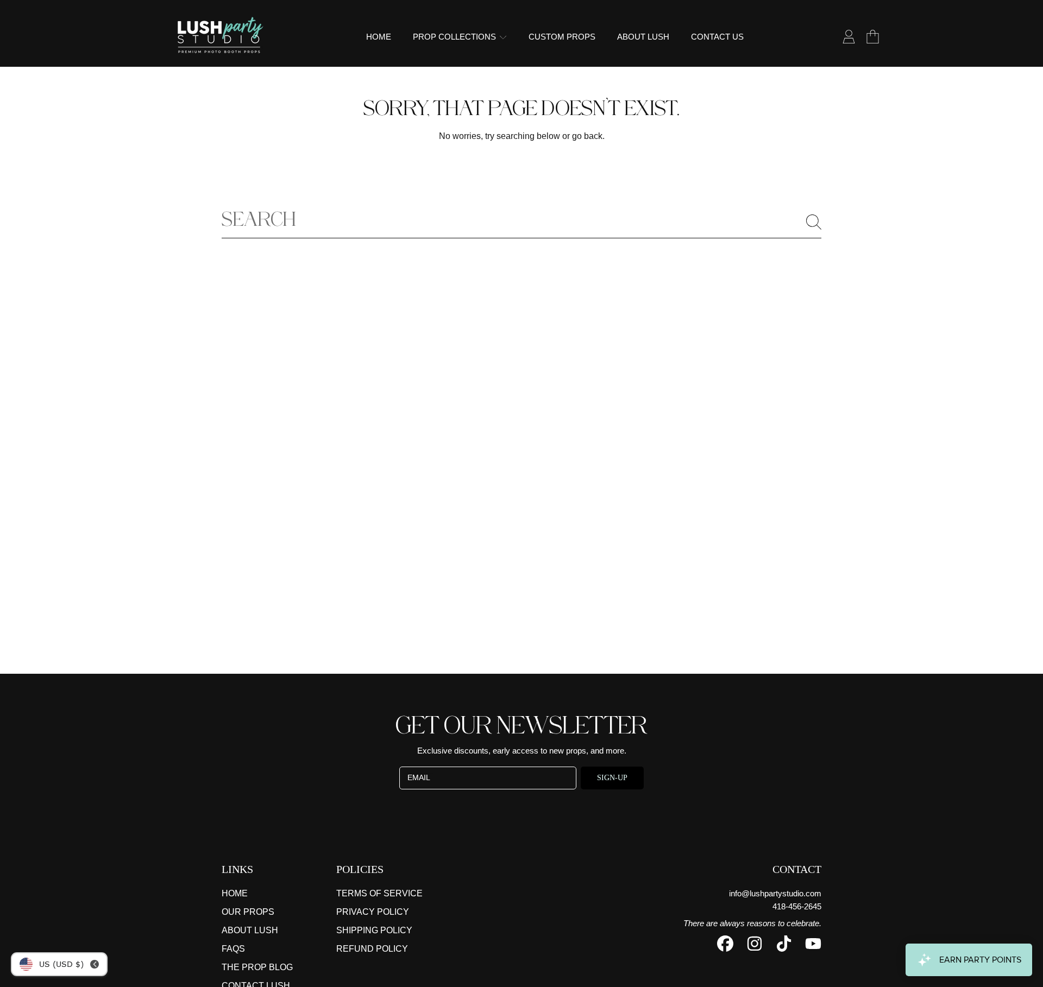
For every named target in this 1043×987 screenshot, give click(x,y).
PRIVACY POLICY (372, 911)
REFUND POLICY (372, 948)
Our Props (248, 911)
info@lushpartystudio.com (775, 893)
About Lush (250, 930)
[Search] (814, 222)
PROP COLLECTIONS (455, 36)
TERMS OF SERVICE (379, 893)
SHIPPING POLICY (374, 930)
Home (235, 893)
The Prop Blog (257, 967)
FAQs (233, 948)
